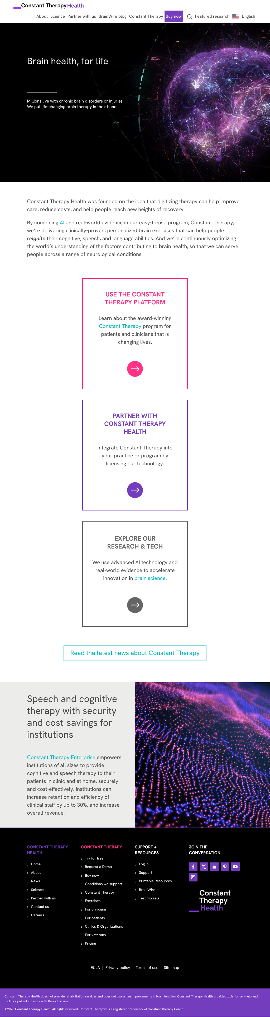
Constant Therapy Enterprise (61, 757)
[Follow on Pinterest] (225, 866)
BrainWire (147, 890)
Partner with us (43, 898)
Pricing (90, 943)
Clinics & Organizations (104, 926)
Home (36, 864)
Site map (171, 967)
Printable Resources (155, 881)
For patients (95, 918)
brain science (150, 578)
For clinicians (96, 909)
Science (37, 890)
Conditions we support (103, 884)
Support (145, 872)
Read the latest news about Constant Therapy (135, 653)
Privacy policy (117, 967)
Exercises (92, 901)
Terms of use (147, 967)
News (35, 881)
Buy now (92, 875)
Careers (37, 915)
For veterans (95, 935)
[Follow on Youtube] (235, 866)
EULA (95, 967)
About (36, 872)
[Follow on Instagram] (193, 877)
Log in (144, 864)
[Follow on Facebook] (193, 866)
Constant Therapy (120, 326)
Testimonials (149, 898)
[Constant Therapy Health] (48, 6)
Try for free (94, 858)
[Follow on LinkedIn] (214, 866)
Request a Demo (98, 867)
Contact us (40, 906)
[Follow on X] (204, 866)
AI (62, 222)
